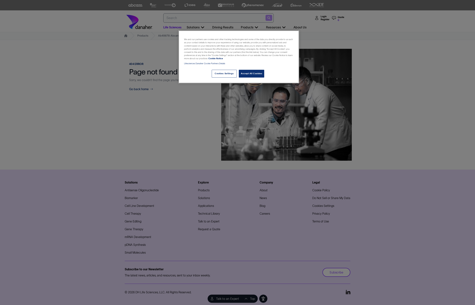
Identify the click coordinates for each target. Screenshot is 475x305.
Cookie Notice (215, 58)
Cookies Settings (224, 73)
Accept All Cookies (251, 73)
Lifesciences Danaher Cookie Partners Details (204, 63)
